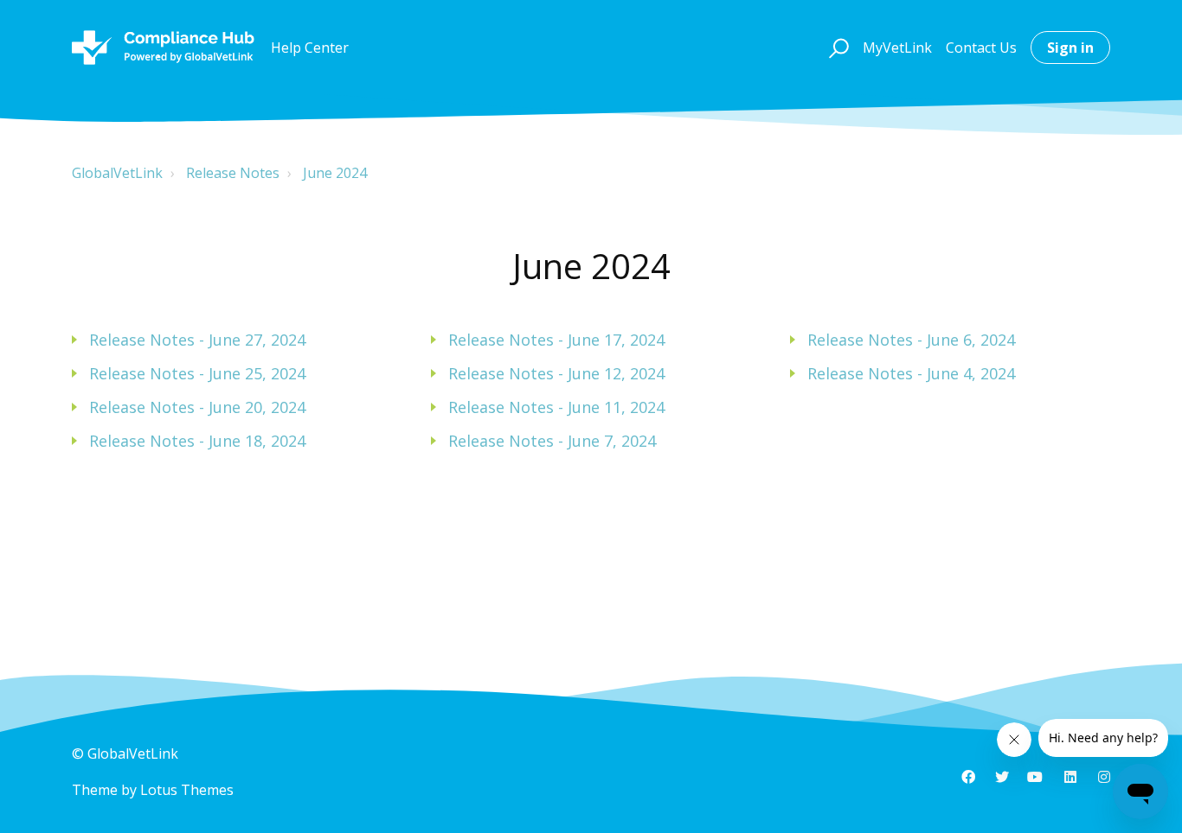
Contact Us (981, 47)
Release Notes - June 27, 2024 (197, 339)
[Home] (163, 47)
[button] (836, 47)
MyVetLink (897, 47)
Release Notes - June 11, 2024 (556, 407)
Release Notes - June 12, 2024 (556, 373)
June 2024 (335, 172)
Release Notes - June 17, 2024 (556, 339)
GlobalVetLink (117, 172)
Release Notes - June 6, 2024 (911, 339)
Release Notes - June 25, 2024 (197, 373)
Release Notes (232, 172)
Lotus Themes (187, 789)
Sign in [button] (1070, 47)
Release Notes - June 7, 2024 (552, 440)
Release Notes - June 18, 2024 (197, 440)
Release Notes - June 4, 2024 (911, 373)
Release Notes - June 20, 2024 (197, 407)
